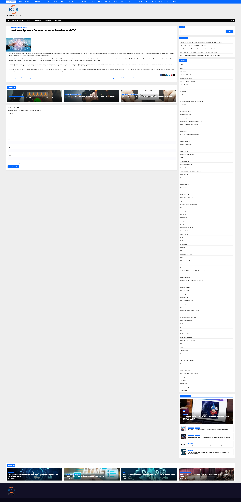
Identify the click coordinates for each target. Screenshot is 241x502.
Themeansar (130, 499)
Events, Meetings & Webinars (187, 227)
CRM (181, 157)
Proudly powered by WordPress (113, 499)
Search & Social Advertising (187, 360)
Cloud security (183, 131)
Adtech (182, 68)
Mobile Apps (183, 294)
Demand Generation (185, 191)
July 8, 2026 (13, 478)
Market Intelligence (185, 277)
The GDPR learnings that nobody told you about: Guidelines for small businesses (115, 78)
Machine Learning (184, 274)
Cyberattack (183, 177)
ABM (181, 64)
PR (181, 330)
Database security (184, 187)
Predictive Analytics (185, 333)
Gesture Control (184, 234)
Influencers (183, 250)
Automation (183, 104)
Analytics (182, 94)
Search (182, 27)
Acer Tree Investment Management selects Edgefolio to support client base (198, 48)
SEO (181, 367)
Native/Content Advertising (186, 300)
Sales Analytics (184, 350)
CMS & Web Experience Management (189, 134)
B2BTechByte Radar (17, 20)
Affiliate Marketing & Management (188, 84)
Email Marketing (184, 217)
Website (9, 155)
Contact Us (57, 20)
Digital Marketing (184, 201)
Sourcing (182, 377)
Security (182, 363)
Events (182, 224)
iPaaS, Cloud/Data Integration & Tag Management (192, 270)
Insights (29, 20)
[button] (231, 20)
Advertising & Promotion (186, 74)
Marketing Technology (185, 287)
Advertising (183, 71)
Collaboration (183, 138)
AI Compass (38, 20)
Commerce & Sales (185, 141)
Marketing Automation (185, 284)
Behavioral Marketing (185, 114)
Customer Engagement (185, 167)
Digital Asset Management (186, 197)
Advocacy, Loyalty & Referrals (187, 81)
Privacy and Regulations (186, 337)
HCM (181, 237)
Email (9, 147)
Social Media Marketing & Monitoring (189, 373)
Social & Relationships (185, 370)
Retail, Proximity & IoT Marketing (188, 340)
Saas (181, 347)
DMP (181, 207)
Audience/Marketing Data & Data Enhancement (191, 101)
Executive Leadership (185, 231)
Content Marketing (184, 151)
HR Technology (184, 244)
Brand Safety (183, 118)
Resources (48, 20)
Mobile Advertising (184, 290)
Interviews (182, 264)
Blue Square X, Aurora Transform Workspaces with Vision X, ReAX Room (198, 52)
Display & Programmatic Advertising (189, 204)
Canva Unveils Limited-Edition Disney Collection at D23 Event (206, 417)
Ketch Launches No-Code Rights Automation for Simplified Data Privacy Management (209, 437)
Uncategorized (184, 383)
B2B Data (182, 108)
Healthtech (183, 240)
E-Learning (183, 211)
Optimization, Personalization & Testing (189, 310)
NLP (181, 307)
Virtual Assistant (184, 390)
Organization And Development (188, 317)
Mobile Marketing (184, 297)
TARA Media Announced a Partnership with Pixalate (193, 45)
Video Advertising (184, 387)
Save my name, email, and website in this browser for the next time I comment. (28, 163)
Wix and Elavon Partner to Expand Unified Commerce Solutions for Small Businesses (201, 42)
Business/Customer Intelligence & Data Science (191, 121)
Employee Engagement (186, 221)
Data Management (184, 184)
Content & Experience (185, 144)
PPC (181, 327)
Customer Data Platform (186, 164)
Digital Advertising (184, 194)
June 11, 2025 (70, 478)
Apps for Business (184, 98)
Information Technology (186, 254)
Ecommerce (183, 214)
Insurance (182, 257)
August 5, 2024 (188, 421)
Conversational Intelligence (187, 154)
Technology (183, 380)
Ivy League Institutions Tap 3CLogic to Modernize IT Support (31, 98)
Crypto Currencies (184, 161)
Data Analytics (183, 181)
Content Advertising (185, 147)
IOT (181, 267)
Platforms (182, 323)
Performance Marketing (186, 320)
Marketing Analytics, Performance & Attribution (192, 280)
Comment (10, 113)
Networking (183, 304)
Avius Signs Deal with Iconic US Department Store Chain (27, 78)
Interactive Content (185, 260)
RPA (181, 343)
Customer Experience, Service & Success (18, 27)
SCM (181, 357)
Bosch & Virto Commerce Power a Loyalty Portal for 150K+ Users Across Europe (200, 55)
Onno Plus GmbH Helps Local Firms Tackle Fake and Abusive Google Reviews (147, 97)
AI (180, 88)
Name (9, 139)
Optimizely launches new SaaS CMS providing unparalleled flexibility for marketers (208, 445)
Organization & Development (187, 314)
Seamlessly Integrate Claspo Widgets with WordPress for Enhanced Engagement (208, 429)
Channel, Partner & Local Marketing (189, 124)
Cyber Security (184, 174)
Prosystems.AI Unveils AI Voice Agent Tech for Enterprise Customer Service (90, 97)
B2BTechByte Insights (185, 111)
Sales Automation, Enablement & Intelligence (191, 353)
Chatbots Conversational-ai (187, 128)
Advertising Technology (186, 78)
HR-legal (182, 247)
